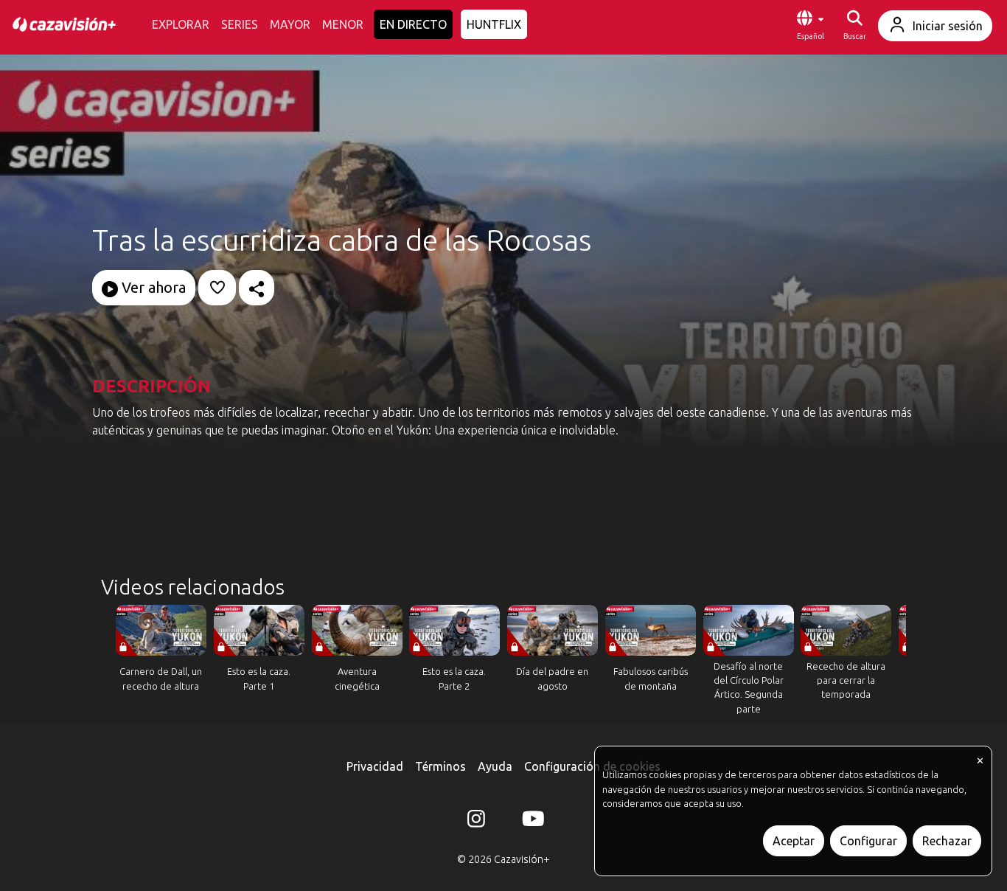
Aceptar (794, 840)
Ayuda (495, 766)
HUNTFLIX (494, 24)
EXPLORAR (180, 24)
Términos (440, 766)
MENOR (342, 24)
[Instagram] (476, 822)
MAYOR (290, 24)
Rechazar (947, 840)
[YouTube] (530, 822)
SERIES (239, 24)
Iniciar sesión (948, 25)
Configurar (868, 840)
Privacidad (374, 766)
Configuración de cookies (592, 766)
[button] (810, 25)
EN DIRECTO (413, 24)
